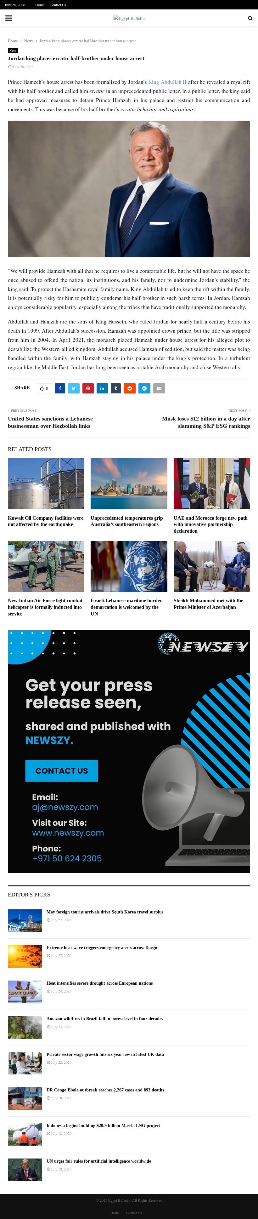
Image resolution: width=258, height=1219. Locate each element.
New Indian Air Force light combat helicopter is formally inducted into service (45, 607)
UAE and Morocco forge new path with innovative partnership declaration (211, 524)
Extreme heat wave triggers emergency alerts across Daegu (102, 947)
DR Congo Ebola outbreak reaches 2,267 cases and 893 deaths (105, 1090)
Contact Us (58, 4)
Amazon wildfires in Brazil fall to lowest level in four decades (105, 1018)
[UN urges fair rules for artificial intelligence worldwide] (25, 1170)
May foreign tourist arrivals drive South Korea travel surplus (105, 912)
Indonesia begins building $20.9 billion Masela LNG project (103, 1125)
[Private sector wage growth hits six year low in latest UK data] (25, 1063)
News (12, 50)
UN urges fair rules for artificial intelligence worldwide (99, 1161)
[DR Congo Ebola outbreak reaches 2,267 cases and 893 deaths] (25, 1098)
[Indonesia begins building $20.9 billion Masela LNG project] (25, 1134)
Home (39, 4)
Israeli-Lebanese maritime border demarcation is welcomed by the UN (126, 607)
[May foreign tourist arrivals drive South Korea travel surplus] (25, 920)
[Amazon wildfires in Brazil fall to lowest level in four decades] (25, 1027)
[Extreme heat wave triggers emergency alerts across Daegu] (25, 956)
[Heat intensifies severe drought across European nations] (25, 992)
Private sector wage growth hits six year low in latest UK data (105, 1054)
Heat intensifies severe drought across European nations (100, 983)
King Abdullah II (167, 81)
